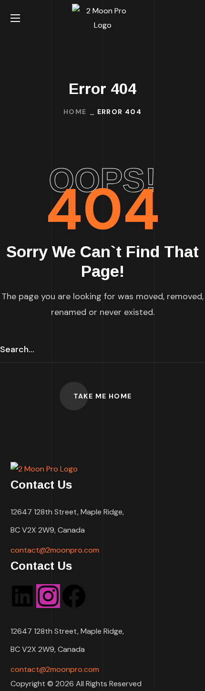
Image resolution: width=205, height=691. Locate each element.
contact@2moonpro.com (54, 550)
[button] (191, 18)
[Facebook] (74, 596)
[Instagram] (48, 596)
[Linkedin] (22, 596)
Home (75, 111)
